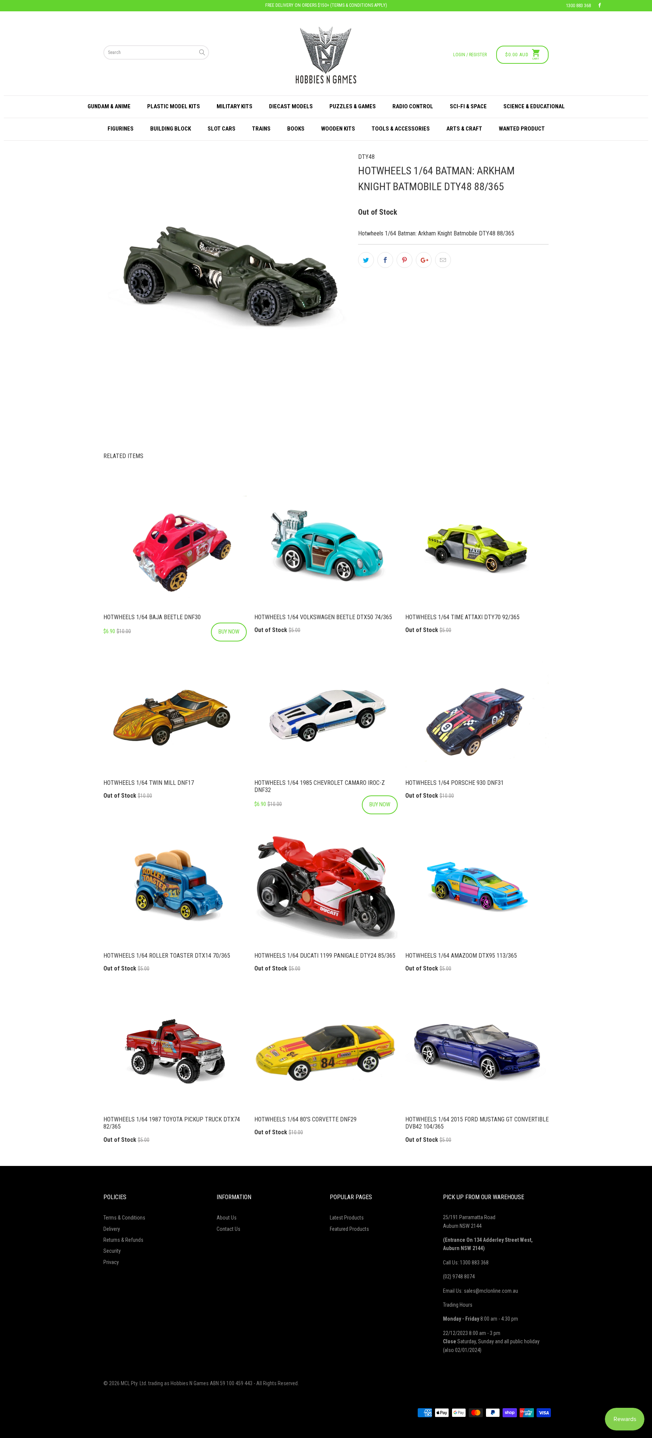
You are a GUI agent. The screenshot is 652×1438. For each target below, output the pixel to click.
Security (112, 1251)
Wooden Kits (338, 128)
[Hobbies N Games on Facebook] (600, 5)
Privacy (111, 1262)
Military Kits (234, 106)
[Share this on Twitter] (366, 260)
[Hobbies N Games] (325, 54)
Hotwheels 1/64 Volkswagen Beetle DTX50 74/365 (326, 549)
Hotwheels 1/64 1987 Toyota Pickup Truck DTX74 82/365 (175, 1051)
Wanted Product (522, 128)
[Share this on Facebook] (385, 260)
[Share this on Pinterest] (404, 260)
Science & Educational (534, 106)
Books (295, 128)
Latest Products (347, 1218)
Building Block (170, 128)
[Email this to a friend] (443, 260)
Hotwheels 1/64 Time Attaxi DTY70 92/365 (477, 549)
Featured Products (349, 1229)
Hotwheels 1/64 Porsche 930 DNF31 (477, 715)
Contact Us (228, 1229)
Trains (261, 128)
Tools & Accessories (401, 128)
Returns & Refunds (123, 1240)
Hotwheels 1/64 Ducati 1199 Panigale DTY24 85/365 (326, 888)
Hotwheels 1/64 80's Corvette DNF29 (326, 1051)
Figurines (121, 128)
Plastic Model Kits (173, 106)
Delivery (111, 1229)
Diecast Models (291, 106)
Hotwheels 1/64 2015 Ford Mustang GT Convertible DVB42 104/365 (477, 1051)
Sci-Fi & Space (468, 106)
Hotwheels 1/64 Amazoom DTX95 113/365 (477, 888)
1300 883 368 (578, 5)
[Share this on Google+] (424, 260)
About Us (227, 1218)
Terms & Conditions (124, 1218)
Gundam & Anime (109, 106)
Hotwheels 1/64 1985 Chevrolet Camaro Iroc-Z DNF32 (326, 715)
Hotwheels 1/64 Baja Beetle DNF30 (175, 549)
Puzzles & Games (352, 106)
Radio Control (412, 106)
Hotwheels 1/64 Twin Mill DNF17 (175, 715)
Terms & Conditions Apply (359, 5)
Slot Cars (221, 128)
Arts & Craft (464, 128)
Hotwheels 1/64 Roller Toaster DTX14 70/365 (175, 888)
